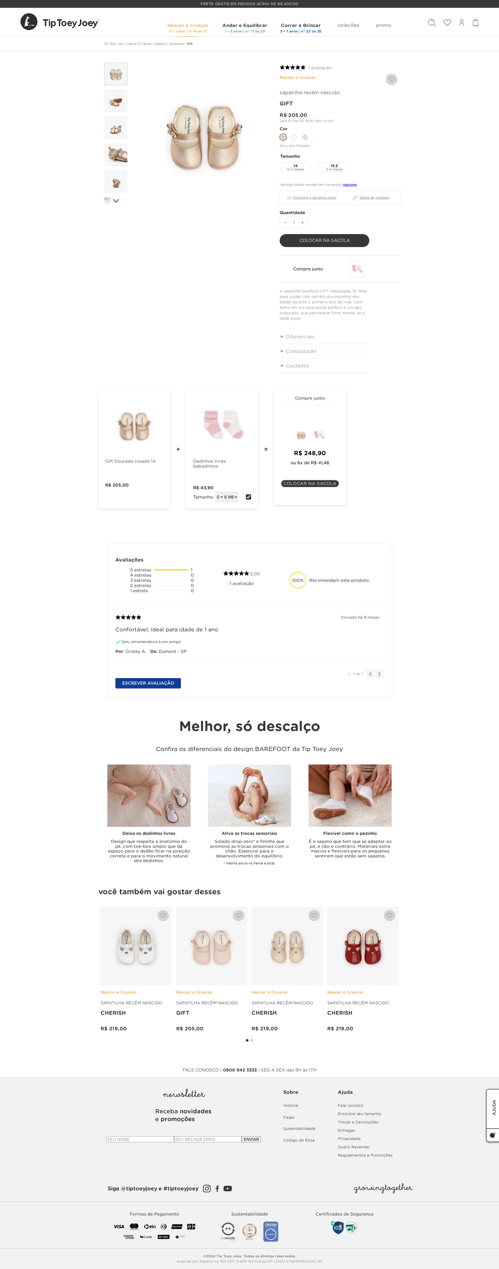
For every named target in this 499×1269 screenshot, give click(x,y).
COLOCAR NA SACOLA (310, 483)
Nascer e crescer (139, 44)
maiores (350, 184)
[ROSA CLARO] (304, 137)
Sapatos (160, 44)
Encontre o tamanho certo (314, 198)
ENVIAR (251, 1139)
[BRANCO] (294, 137)
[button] (295, 167)
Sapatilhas (176, 44)
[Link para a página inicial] (114, 43)
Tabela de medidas (374, 198)
